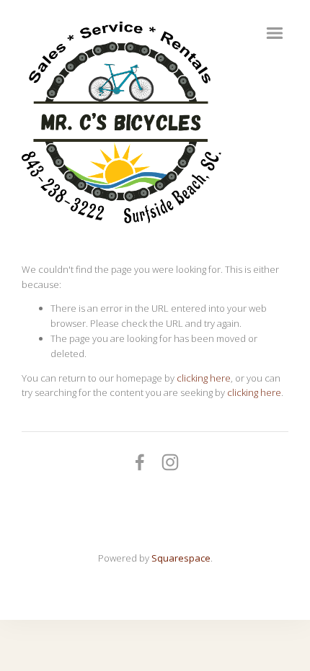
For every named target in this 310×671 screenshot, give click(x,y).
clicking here (204, 377)
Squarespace (181, 557)
